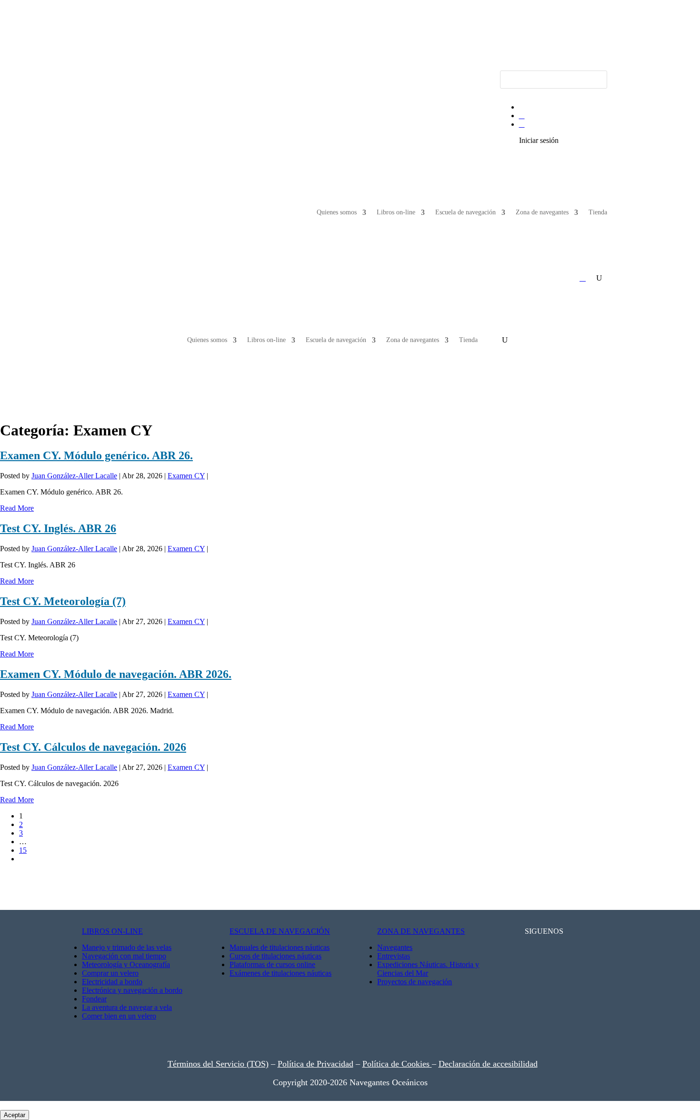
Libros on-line (396, 212)
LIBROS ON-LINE (112, 931)
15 (23, 850)
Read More (17, 508)
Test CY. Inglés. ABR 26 (58, 528)
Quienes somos (337, 212)
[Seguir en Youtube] (100, 78)
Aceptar (14, 1115)
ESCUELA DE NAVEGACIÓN (280, 931)
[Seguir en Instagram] (138, 78)
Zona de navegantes (542, 212)
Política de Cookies (397, 1064)
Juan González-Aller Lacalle (74, 476)
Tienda (598, 212)
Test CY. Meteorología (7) (63, 601)
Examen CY (186, 476)
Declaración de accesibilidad (488, 1064)
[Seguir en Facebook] (119, 78)
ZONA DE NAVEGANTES (421, 931)
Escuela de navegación (465, 212)
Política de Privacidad (315, 1064)
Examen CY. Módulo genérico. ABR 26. (96, 455)
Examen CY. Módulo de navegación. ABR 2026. (115, 674)
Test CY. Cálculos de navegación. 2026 (93, 747)
